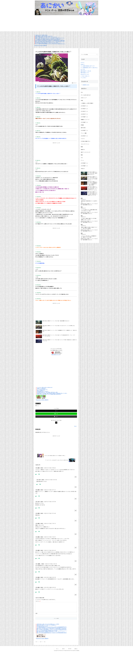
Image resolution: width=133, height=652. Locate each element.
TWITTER (69, 648)
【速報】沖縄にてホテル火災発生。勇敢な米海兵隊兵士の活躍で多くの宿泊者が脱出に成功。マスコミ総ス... (52, 393)
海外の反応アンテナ (85, 72)
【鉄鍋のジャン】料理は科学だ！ (41, 388)
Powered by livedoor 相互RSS (40, 45)
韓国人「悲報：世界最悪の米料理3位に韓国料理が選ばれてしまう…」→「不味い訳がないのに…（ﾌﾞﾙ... (49, 41)
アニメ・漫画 (38, 403)
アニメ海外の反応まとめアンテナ (88, 66)
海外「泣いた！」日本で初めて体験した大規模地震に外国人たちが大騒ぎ (47, 630)
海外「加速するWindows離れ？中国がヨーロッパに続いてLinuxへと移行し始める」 (47, 42)
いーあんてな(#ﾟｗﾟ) (85, 76)
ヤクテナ (82, 62)
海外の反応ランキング (56, 354)
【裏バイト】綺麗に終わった (41, 390)
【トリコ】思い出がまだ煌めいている (42, 389)
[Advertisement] (66, 23)
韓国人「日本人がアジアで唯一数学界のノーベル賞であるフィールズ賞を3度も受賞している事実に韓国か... (50, 40)
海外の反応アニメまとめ (86, 71)
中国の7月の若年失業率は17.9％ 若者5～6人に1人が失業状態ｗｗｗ (46, 625)
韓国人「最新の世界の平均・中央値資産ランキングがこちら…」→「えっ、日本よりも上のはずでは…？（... (52, 631)
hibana (78, 650)
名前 (36, 613)
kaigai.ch (82, 64)
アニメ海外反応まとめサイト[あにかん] (89, 67)
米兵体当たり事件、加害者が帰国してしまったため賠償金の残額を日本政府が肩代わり (49, 394)
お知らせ (75, 648)
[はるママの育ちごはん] (41, 635)
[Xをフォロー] (56, 423)
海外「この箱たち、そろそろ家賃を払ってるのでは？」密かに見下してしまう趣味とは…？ (48, 38)
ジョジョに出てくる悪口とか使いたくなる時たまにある (44, 387)
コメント (37, 601)
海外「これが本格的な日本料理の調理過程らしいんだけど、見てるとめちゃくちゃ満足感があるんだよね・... (50, 43)
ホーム (57, 648)
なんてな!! (83, 69)
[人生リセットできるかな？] (41, 397)
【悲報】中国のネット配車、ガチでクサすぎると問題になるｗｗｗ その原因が (48, 624)
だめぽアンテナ (86, 84)
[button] (56, 416)
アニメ (37, 405)
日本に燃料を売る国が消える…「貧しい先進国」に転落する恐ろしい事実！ (47, 392)
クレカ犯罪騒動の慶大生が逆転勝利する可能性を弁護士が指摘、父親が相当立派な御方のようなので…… (49, 39)
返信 (75, 476)
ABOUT (63, 648)
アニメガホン (83, 77)
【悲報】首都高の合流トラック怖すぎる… (43, 391)
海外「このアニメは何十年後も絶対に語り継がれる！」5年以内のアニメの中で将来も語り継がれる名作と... (52, 632)
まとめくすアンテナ (85, 74)
